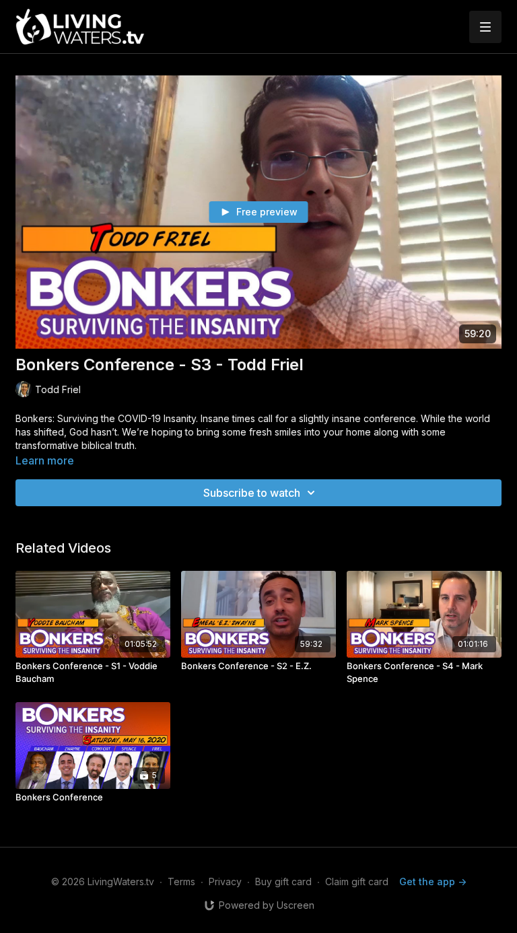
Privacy (225, 881)
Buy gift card (283, 881)
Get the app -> (433, 881)
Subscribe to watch (251, 492)
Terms (181, 881)
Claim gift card (356, 881)
